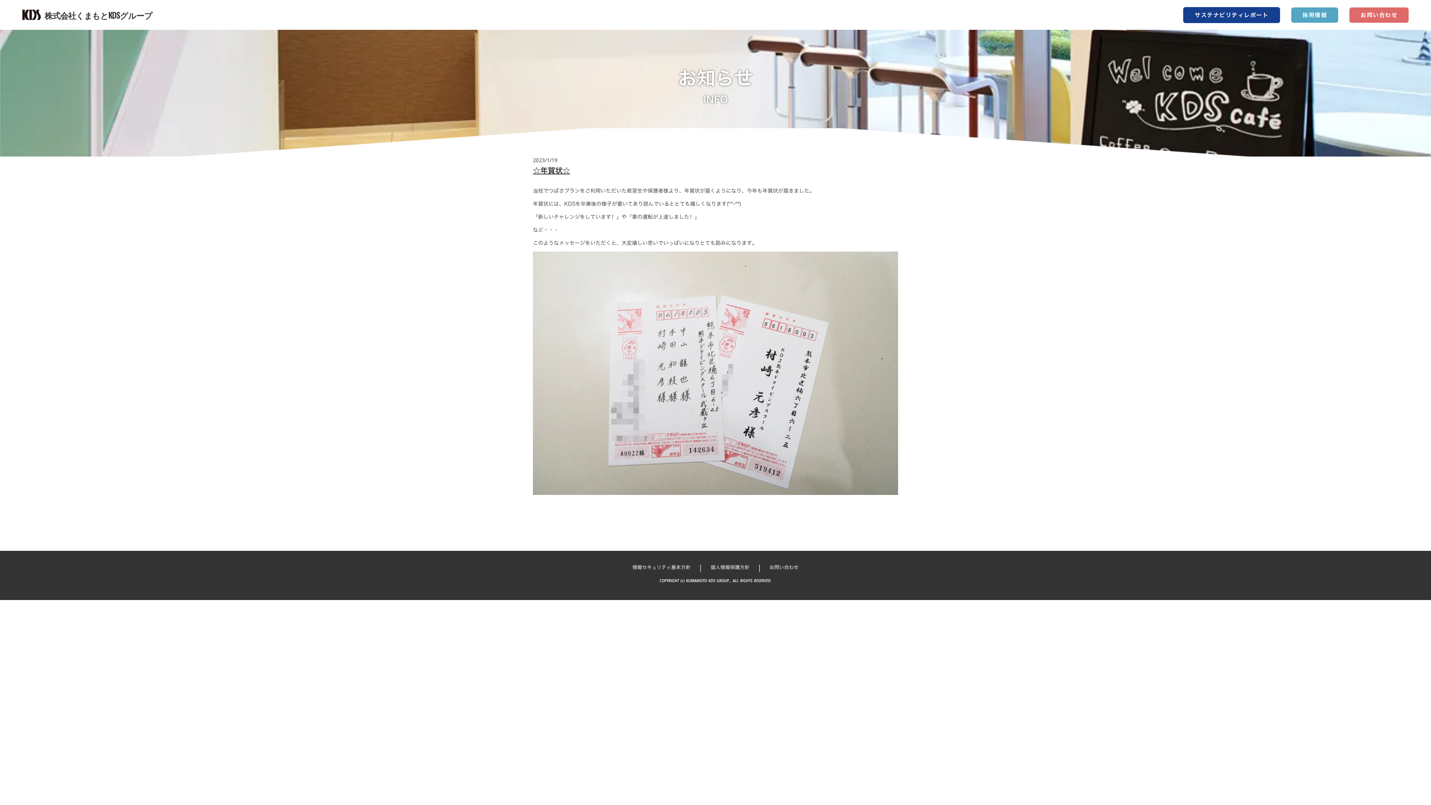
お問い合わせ (1379, 15)
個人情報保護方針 (730, 567)
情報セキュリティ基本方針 (661, 567)
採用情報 (1314, 15)
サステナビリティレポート (1232, 15)
